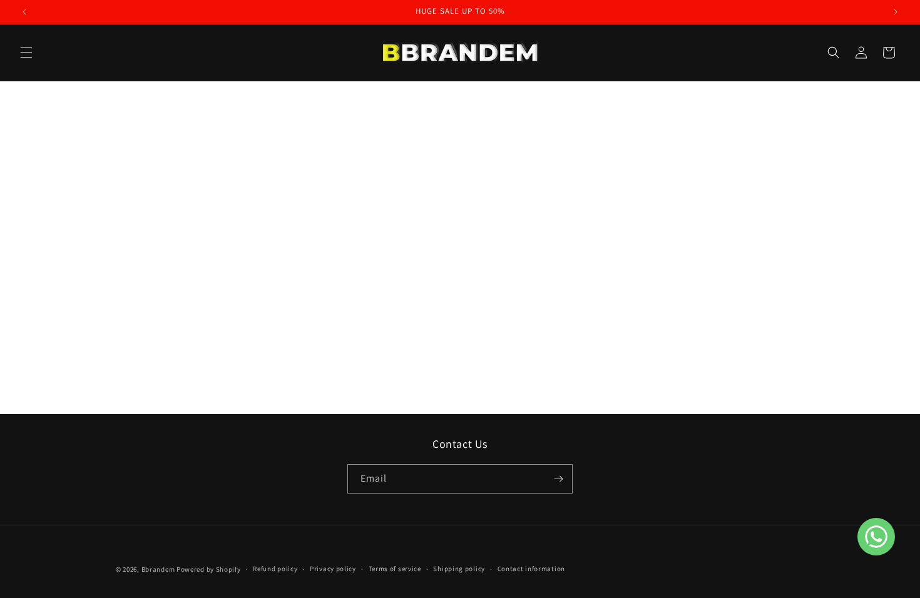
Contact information (531, 568)
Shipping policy (459, 568)
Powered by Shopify (208, 569)
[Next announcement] (895, 12)
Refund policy (275, 568)
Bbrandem (158, 569)
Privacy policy (333, 568)
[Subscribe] (558, 479)
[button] (26, 52)
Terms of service (395, 568)
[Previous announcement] (24, 12)
